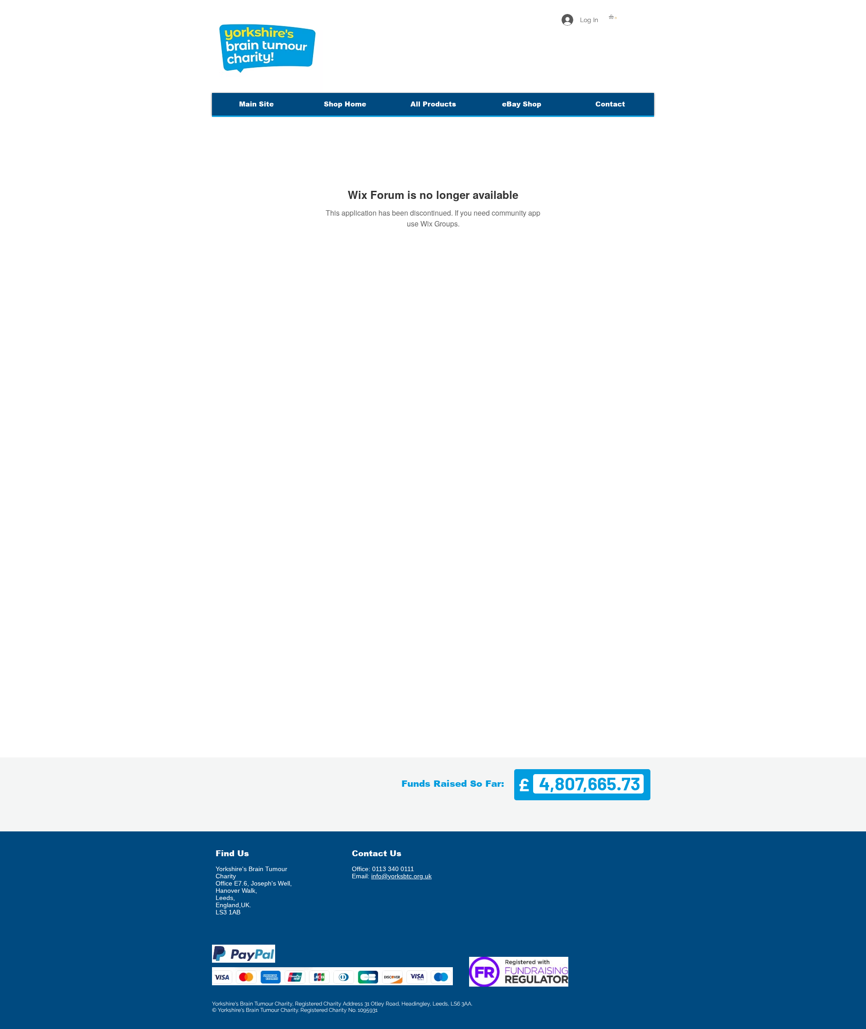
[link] (614, 16)
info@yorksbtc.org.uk (401, 876)
